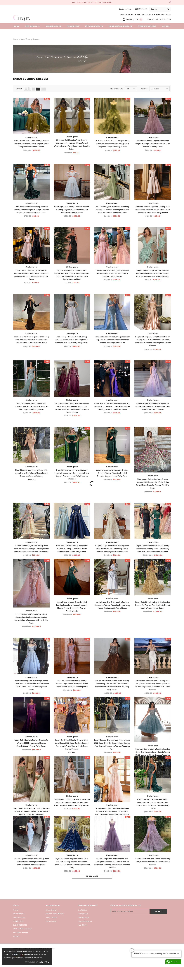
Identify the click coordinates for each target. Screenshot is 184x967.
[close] (170, 2)
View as (19, 89)
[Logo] (21, 18)
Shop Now (107, 2)
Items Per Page (116, 89)
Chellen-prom (31, 137)
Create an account (163, 19)
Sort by (144, 89)
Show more (92, 876)
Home (15, 39)
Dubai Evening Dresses (30, 39)
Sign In (150, 19)
